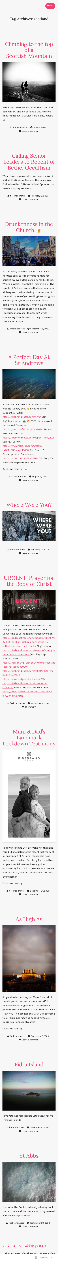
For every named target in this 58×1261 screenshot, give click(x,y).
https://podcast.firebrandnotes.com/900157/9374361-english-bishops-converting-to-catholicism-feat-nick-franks (28, 642)
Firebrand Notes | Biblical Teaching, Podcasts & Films (30, 1253)
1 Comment (30, 707)
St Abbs (29, 1155)
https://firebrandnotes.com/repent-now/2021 (28, 437)
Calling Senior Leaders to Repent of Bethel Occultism (29, 161)
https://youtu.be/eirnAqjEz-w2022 (22, 429)
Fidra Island (29, 1064)
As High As (29, 919)
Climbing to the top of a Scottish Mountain (29, 49)
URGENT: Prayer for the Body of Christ (29, 580)
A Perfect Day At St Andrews (29, 359)
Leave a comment (30, 131)
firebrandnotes (20, 127)
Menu (51, 6)
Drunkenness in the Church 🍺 (29, 227)
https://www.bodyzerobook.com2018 (23, 679)
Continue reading (12, 469)
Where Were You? (29, 504)
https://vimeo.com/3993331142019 (22, 458)
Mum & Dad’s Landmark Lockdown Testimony (29, 737)
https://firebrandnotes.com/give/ (21, 416)
